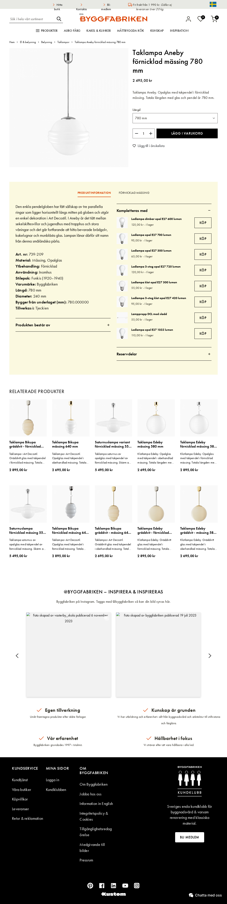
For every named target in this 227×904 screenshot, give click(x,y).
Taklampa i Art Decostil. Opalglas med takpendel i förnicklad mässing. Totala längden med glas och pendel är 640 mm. (70, 544)
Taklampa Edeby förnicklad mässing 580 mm (198, 444)
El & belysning (28, 42)
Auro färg (72, 31)
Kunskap (157, 31)
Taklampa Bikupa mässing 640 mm (65, 444)
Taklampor (63, 42)
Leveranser (20, 808)
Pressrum (86, 860)
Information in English (96, 803)
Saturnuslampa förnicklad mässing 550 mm (27, 530)
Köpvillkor (20, 799)
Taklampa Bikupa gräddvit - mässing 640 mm (112, 530)
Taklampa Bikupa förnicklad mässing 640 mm (70, 530)
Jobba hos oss (90, 793)
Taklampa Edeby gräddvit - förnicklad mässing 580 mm (153, 530)
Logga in (52, 779)
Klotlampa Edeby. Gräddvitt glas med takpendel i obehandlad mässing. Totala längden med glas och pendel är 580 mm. (198, 544)
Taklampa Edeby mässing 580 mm (150, 444)
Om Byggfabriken (94, 784)
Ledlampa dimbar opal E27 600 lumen (156, 219)
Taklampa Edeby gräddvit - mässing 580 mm (197, 530)
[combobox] (32, 19)
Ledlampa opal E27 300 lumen (151, 250)
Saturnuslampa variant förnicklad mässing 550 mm (113, 444)
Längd (136, 110)
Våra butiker (21, 789)
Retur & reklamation (27, 818)
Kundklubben (56, 789)
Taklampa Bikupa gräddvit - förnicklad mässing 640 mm (25, 444)
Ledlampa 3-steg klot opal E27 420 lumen (158, 298)
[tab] (63, 325)
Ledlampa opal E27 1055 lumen (152, 329)
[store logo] (113, 18)
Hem (12, 42)
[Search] (59, 19)
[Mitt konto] (188, 19)
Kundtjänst (20, 779)
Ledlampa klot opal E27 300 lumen (154, 282)
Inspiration (179, 31)
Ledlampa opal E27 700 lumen (151, 235)
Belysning (46, 42)
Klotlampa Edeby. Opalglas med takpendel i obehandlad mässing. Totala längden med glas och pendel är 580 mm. (155, 458)
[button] (68, 654)
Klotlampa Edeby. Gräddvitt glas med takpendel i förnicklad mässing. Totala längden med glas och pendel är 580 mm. (155, 544)
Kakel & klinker (98, 31)
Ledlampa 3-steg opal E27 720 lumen (155, 266)
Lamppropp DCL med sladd (149, 314)
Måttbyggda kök (130, 31)
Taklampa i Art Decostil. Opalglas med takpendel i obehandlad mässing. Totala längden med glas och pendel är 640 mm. (70, 458)
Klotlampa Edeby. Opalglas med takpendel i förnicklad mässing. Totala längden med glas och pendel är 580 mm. (198, 458)
